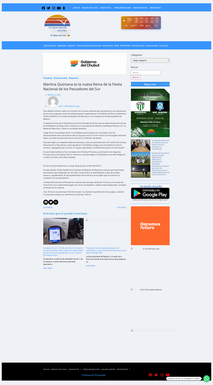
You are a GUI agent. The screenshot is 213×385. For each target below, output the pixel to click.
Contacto (105, 8)
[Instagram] (53, 8)
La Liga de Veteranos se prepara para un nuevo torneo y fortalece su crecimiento (160, 144)
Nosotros (155, 8)
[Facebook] (43, 8)
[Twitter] (48, 8)
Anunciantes (140, 8)
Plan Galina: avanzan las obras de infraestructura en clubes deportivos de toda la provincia (160, 170)
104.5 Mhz (62, 31)
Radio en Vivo (90, 8)
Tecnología (138, 46)
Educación (152, 46)
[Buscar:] (145, 72)
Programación (122, 8)
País (116, 46)
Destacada (50, 46)
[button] (206, 378)
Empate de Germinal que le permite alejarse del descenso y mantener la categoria (160, 158)
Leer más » (48, 268)
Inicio (76, 8)
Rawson (61, 46)
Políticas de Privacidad (94, 375)
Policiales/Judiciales (89, 46)
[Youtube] (58, 8)
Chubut (71, 46)
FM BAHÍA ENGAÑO (58, 28)
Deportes (125, 46)
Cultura (163, 46)
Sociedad (107, 46)
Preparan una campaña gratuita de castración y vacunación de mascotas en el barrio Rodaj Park (106, 250)
